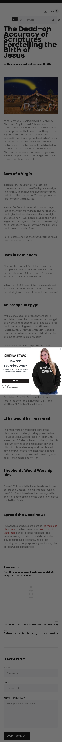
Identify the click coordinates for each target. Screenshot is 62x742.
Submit (15, 381)
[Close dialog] (60, 349)
